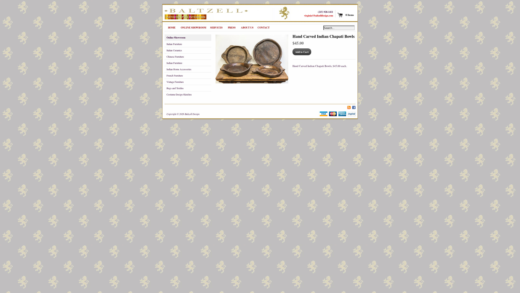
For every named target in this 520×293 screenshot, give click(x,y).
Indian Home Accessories (179, 69)
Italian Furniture (174, 44)
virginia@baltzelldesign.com (318, 15)
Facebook (353, 106)
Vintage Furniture (175, 81)
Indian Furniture (174, 63)
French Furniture (175, 75)
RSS (349, 106)
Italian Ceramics (174, 50)
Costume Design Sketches (179, 94)
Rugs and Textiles (175, 88)
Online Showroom (176, 37)
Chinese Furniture (175, 56)
